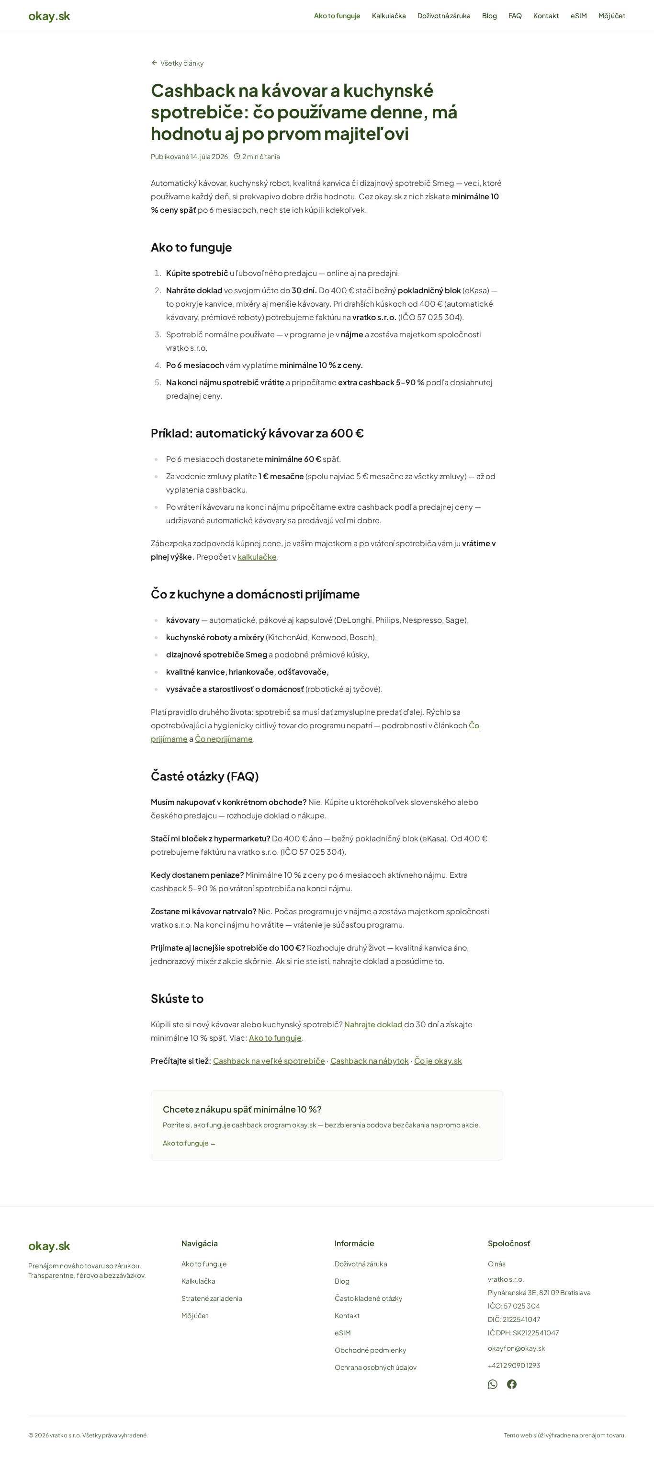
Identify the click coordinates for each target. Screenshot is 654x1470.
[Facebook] (511, 1384)
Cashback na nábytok (369, 1061)
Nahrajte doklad (373, 1024)
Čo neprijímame (224, 739)
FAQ (515, 15)
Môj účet (612, 15)
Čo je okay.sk (438, 1061)
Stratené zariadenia (211, 1298)
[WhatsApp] (492, 1384)
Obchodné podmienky (370, 1349)
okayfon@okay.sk (516, 1348)
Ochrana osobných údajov (376, 1367)
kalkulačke (257, 556)
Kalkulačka (389, 15)
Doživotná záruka (444, 15)
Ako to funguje (337, 15)
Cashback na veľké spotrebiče (269, 1061)
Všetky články (182, 62)
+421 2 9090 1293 (514, 1365)
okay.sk (49, 15)
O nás (497, 1263)
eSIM (579, 15)
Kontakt (546, 15)
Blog (489, 15)
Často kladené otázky (369, 1298)
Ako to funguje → (189, 1142)
